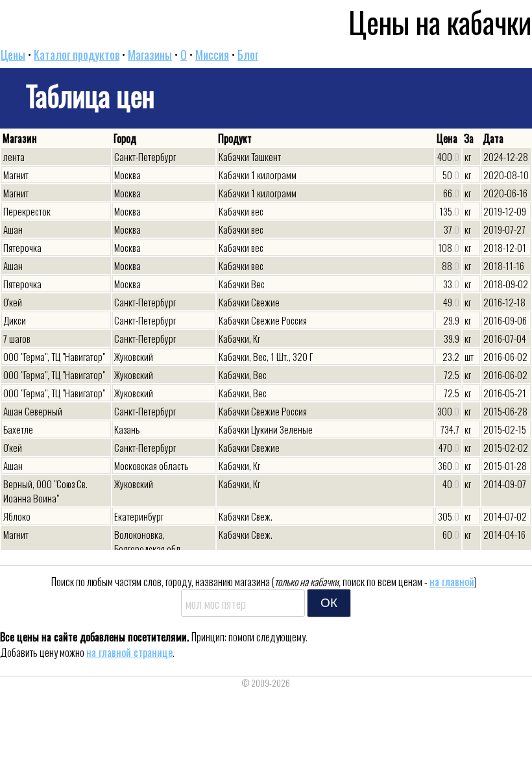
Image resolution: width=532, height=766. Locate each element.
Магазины (150, 54)
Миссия (212, 54)
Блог (247, 54)
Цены (13, 54)
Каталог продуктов (76, 54)
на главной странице (129, 652)
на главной (451, 581)
